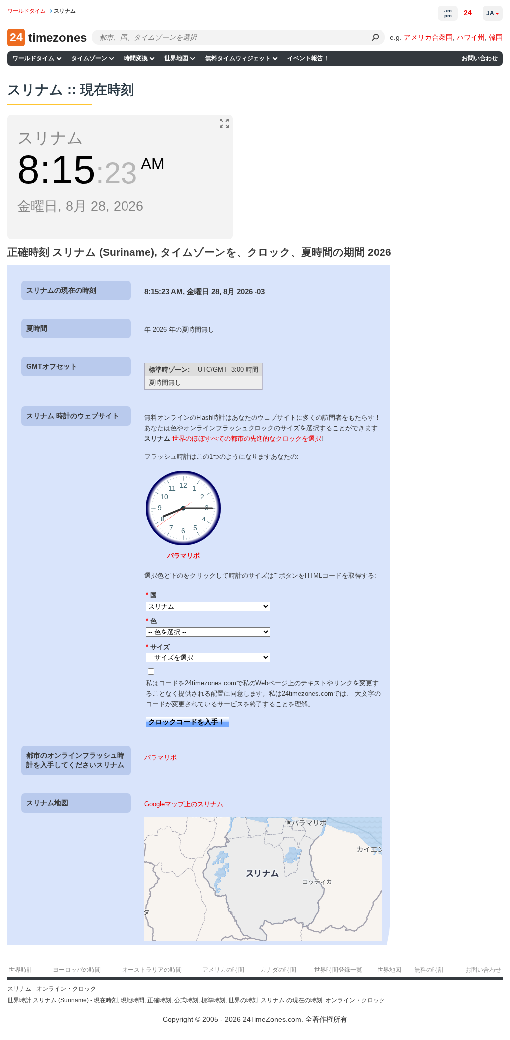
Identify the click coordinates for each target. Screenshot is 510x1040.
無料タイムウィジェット (238, 58)
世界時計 (21, 969)
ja (490, 13)
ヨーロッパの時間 (77, 969)
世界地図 (176, 58)
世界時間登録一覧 (338, 969)
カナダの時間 (278, 969)
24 (468, 13)
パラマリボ (183, 555)
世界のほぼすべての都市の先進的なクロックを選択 (246, 438)
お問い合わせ (480, 58)
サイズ (158, 646)
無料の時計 (429, 969)
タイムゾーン (89, 58)
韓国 (496, 37)
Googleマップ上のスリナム (183, 804)
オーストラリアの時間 (152, 969)
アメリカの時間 (223, 969)
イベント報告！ (308, 58)
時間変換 (136, 58)
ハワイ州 (471, 37)
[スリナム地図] (263, 939)
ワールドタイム (33, 58)
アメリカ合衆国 (428, 37)
